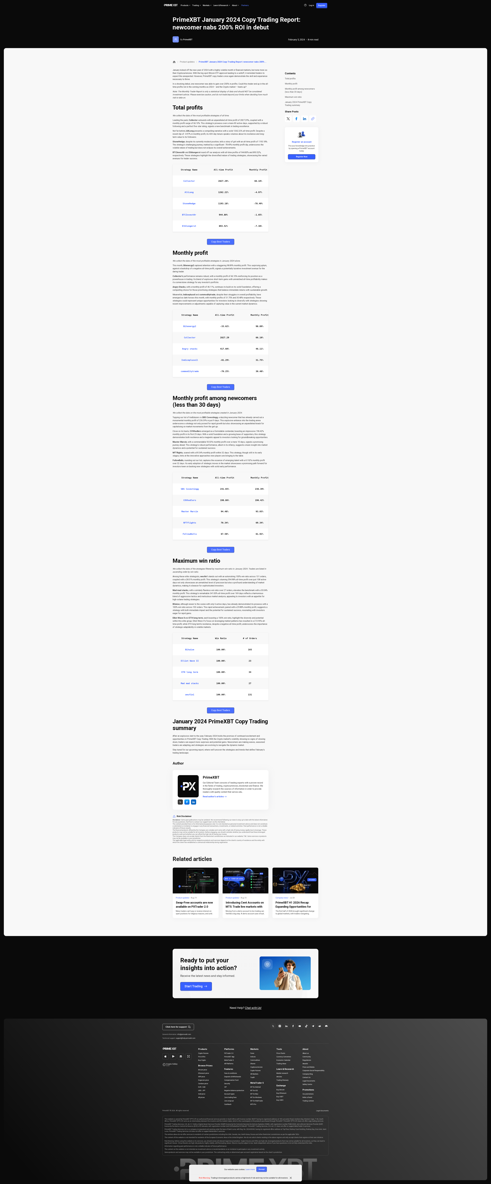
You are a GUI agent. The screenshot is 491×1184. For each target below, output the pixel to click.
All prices (201, 1097)
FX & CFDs (201, 1057)
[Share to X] (288, 118)
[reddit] (319, 1026)
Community (307, 1057)
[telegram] (313, 1026)
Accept (262, 1169)
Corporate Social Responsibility (313, 1070)
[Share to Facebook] (296, 118)
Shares (252, 1064)
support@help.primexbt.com (185, 1038)
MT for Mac (254, 1094)
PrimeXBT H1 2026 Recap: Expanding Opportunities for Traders (293, 906)
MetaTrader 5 (229, 1060)
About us (306, 1053)
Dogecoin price (203, 1080)
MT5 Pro (253, 1104)
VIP (225, 1087)
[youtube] (299, 1026)
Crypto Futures (203, 1053)
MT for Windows (256, 1097)
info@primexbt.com (184, 1034)
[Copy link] (312, 118)
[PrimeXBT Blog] (177, 1049)
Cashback (227, 1104)
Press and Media (308, 1067)
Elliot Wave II (190, 661)
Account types (229, 1094)
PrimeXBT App (229, 1057)
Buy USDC (279, 1100)
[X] (273, 1026)
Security (227, 1084)
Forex (252, 1053)
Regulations (307, 1060)
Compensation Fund (231, 1080)
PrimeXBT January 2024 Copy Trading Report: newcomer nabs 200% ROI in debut (233, 62)
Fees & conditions (230, 1073)
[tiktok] (306, 1026)
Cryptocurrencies (256, 1067)
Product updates (187, 62)
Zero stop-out (229, 1101)
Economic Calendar (283, 1060)
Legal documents (322, 1111)
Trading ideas (281, 1064)
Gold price (201, 1094)
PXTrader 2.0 (228, 1053)
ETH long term (189, 672)
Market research (282, 1073)
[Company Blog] (174, 61)
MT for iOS (254, 1090)
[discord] (326, 1026)
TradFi (252, 1077)
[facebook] (286, 1026)
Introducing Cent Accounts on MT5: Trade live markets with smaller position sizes (245, 906)
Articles (279, 1077)
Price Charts (280, 1053)
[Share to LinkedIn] (304, 118)
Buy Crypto (202, 1060)
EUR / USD (201, 1087)
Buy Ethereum (281, 1093)
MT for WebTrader (256, 1101)
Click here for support (176, 1027)
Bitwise (189, 649)
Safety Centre (307, 1084)
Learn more (250, 1169)
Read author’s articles (213, 796)
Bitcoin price (202, 1070)
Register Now (301, 157)
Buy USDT (279, 1097)
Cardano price (203, 1084)
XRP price (201, 1077)
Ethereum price (203, 1073)
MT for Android (255, 1087)
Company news (282, 898)
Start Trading (194, 986)
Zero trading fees (230, 1097)
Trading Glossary (282, 1080)
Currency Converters (283, 1057)
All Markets (254, 1074)
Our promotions (308, 1094)
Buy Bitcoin (280, 1090)
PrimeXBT (187, 39)
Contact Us (306, 1077)
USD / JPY (201, 1090)
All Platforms (228, 1064)
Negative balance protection (234, 1090)
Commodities (255, 1060)
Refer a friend (307, 1097)
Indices (253, 1057)
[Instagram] (279, 1026)
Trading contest (308, 1101)
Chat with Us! (253, 1007)
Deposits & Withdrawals (232, 1077)
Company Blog (308, 1074)
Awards (305, 1064)
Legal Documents (309, 1081)
